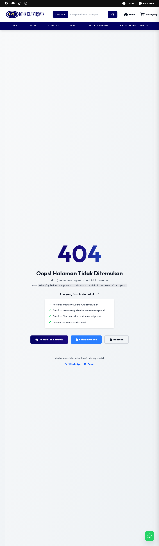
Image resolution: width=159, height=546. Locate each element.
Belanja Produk (88, 339)
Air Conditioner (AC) (97, 26)
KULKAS (34, 26)
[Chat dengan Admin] (149, 536)
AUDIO (73, 26)
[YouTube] (13, 3)
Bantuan (118, 339)
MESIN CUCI (53, 26)
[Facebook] (6, 3)
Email (91, 364)
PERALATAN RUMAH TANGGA (134, 26)
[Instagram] (26, 3)
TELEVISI (15, 26)
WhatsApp (74, 364)
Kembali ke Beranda (51, 339)
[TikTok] (19, 3)
